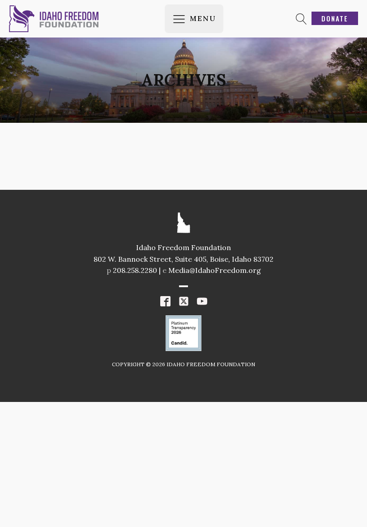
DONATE (334, 18)
